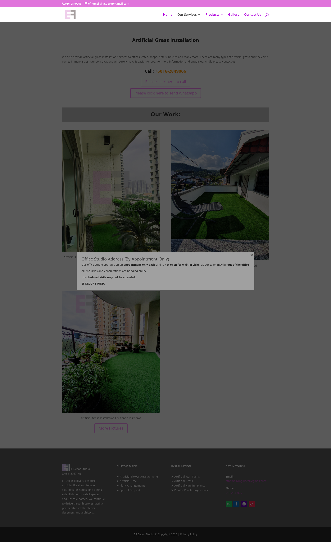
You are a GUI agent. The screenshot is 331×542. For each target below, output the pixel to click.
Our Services (187, 15)
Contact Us (252, 15)
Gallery (233, 15)
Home (167, 15)
